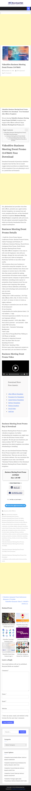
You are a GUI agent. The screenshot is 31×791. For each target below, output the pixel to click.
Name (4, 694)
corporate (4, 526)
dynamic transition (23, 526)
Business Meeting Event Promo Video (17, 137)
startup (9, 538)
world (9, 559)
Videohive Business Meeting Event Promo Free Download (14, 556)
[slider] (14, 374)
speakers (4, 538)
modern (21, 532)
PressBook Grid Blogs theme (18, 789)
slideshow (19, 536)
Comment (5, 670)
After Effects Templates (15, 394)
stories (13, 538)
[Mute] (24, 374)
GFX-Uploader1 (21, 70)
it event (4, 532)
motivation (5, 534)
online (10, 534)
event (3, 528)
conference (23, 524)
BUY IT (17, 487)
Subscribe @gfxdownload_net (16, 505)
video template (6, 540)
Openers (6, 511)
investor (23, 530)
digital (15, 526)
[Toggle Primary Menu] (28, 8)
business (14, 514)
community (16, 524)
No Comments (7, 73)
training (25, 538)
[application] (15, 368)
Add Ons (11, 411)
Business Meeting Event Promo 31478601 (13, 518)
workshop (5, 559)
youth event (18, 559)
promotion (9, 536)
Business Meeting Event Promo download (13, 520)
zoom (3, 561)
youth (13, 559)
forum (26, 528)
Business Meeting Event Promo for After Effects (14, 522)
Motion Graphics (13, 406)
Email (4, 701)
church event (9, 524)
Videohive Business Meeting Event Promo (13, 542)
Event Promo (8, 528)
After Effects (12, 511)
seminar (14, 536)
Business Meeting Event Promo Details (16, 136)
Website (4, 708)
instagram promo (12, 530)
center (3, 524)
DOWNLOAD (17, 492)
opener (14, 534)
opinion (18, 534)
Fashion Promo (20, 528)
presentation (24, 534)
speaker (25, 536)
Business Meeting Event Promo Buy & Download (19, 140)
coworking (10, 526)
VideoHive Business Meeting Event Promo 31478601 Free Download (15, 133)
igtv (7, 530)
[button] (15, 368)
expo (14, 528)
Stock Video (12, 409)
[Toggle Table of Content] (25, 130)
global (3, 530)
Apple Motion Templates (16, 400)
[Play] (4, 374)
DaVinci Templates (14, 403)
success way (19, 538)
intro (19, 530)
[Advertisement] (15, 29)
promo (3, 536)
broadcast (9, 514)
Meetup (17, 532)
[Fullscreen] (27, 374)
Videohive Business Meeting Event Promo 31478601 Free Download (13, 550)
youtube (24, 559)
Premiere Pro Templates (16, 397)
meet (7, 532)
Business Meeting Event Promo (10, 516)
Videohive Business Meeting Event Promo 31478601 (13, 544)
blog (5, 514)
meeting (12, 532)
